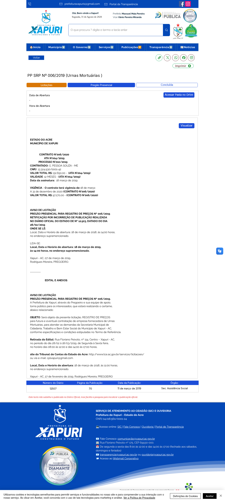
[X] (167, 57)
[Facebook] (182, 4)
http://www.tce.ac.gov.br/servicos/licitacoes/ (116, 354)
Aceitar (210, 496)
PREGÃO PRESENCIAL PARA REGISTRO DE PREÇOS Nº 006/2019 (70, 213)
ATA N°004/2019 (54, 158)
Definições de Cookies (185, 496)
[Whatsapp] (175, 57)
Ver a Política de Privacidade (139, 497)
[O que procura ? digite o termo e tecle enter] (166, 30)
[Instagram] (188, 4)
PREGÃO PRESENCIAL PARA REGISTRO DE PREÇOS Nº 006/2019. (70, 298)
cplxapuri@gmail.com (60, 358)
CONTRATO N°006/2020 (54, 154)
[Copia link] (159, 57)
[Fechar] (221, 496)
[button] (56, 47)
